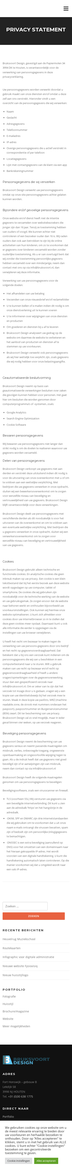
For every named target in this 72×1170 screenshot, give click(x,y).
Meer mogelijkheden (16, 1026)
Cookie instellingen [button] (18, 1161)
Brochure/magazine (16, 1011)
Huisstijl (8, 1004)
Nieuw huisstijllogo (15, 975)
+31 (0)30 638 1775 (20, 1096)
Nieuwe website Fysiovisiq (20, 966)
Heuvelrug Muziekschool (19, 939)
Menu (65, 8)
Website (8, 1019)
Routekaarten (12, 948)
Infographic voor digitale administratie (28, 957)
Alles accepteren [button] (46, 1161)
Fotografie (9, 996)
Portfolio (8, 1116)
